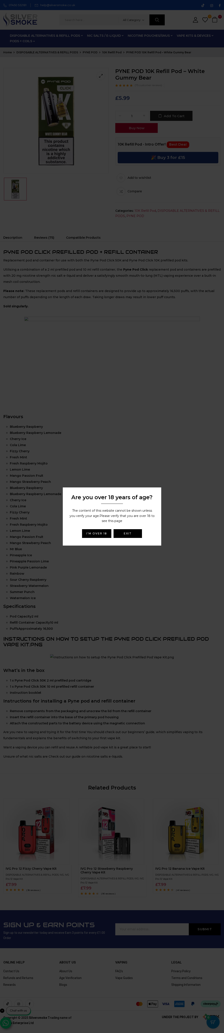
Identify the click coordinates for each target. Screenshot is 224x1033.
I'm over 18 (96, 533)
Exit (128, 533)
